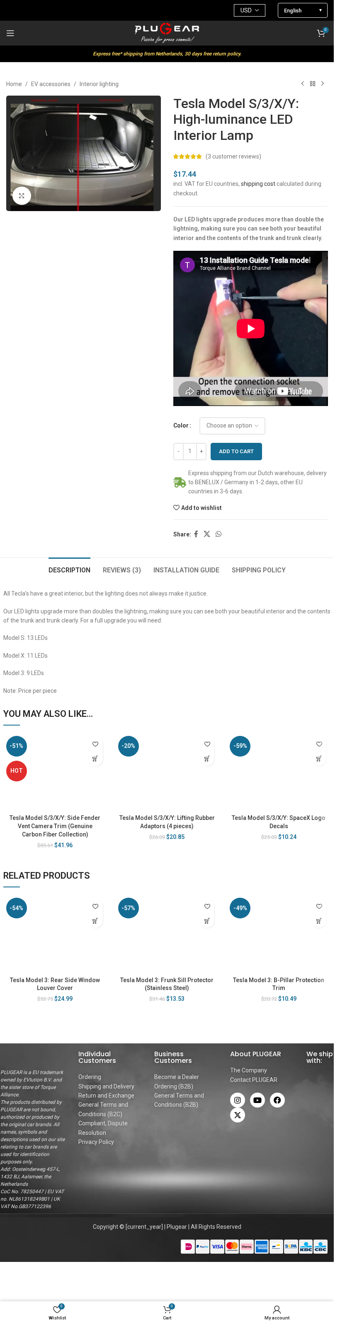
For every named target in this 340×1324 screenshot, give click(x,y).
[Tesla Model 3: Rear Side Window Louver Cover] (55, 933)
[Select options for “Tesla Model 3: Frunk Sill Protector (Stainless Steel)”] (207, 920)
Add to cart (236, 451)
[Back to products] (313, 84)
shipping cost (258, 183)
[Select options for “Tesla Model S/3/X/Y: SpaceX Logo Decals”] (319, 759)
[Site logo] (167, 32)
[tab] (69, 569)
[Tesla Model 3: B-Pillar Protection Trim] (278, 933)
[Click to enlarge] (21, 196)
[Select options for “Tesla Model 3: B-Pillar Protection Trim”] (319, 920)
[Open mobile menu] (10, 33)
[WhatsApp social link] (218, 534)
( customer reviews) (233, 156)
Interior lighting (99, 84)
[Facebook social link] (196, 534)
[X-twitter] (237, 1115)
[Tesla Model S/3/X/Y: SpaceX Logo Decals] (278, 771)
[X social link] (207, 534)
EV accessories (50, 84)
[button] (207, 759)
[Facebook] (277, 1100)
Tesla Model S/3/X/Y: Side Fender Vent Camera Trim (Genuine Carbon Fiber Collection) (55, 826)
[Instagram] (237, 1100)
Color (181, 425)
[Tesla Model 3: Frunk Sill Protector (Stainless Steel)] (167, 933)
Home (14, 84)
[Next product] (323, 84)
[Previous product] (303, 84)
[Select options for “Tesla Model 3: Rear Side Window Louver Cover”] (95, 920)
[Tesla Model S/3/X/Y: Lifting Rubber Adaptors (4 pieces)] (167, 771)
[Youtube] (257, 1100)
